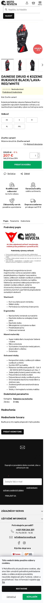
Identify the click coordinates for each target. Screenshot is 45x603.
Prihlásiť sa (10, 496)
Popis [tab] (5, 221)
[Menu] (40, 3)
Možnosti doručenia (34, 144)
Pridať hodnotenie (12, 432)
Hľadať (8, 16)
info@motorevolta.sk (25, 537)
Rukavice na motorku (22, 399)
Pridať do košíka (22, 165)
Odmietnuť (11, 597)
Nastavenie (21, 589)
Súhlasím (32, 597)
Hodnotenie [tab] (25, 221)
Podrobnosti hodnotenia (12, 92)
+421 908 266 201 (25, 530)
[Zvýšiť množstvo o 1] (38, 154)
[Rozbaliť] (42, 511)
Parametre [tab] (14, 221)
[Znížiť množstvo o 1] (38, 157)
